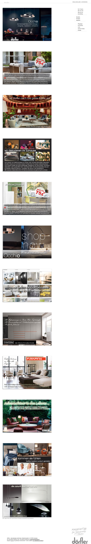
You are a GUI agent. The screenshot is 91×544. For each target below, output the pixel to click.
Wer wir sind (80, 10)
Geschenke (80, 25)
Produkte (78, 18)
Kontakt (79, 30)
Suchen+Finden (81, 28)
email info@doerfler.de (34, 539)
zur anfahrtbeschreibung (38, 540)
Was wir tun (80, 12)
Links (79, 27)
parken (12, 540)
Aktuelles (78, 17)
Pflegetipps (80, 23)
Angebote (78, 20)
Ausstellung (80, 13)
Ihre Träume (80, 9)
